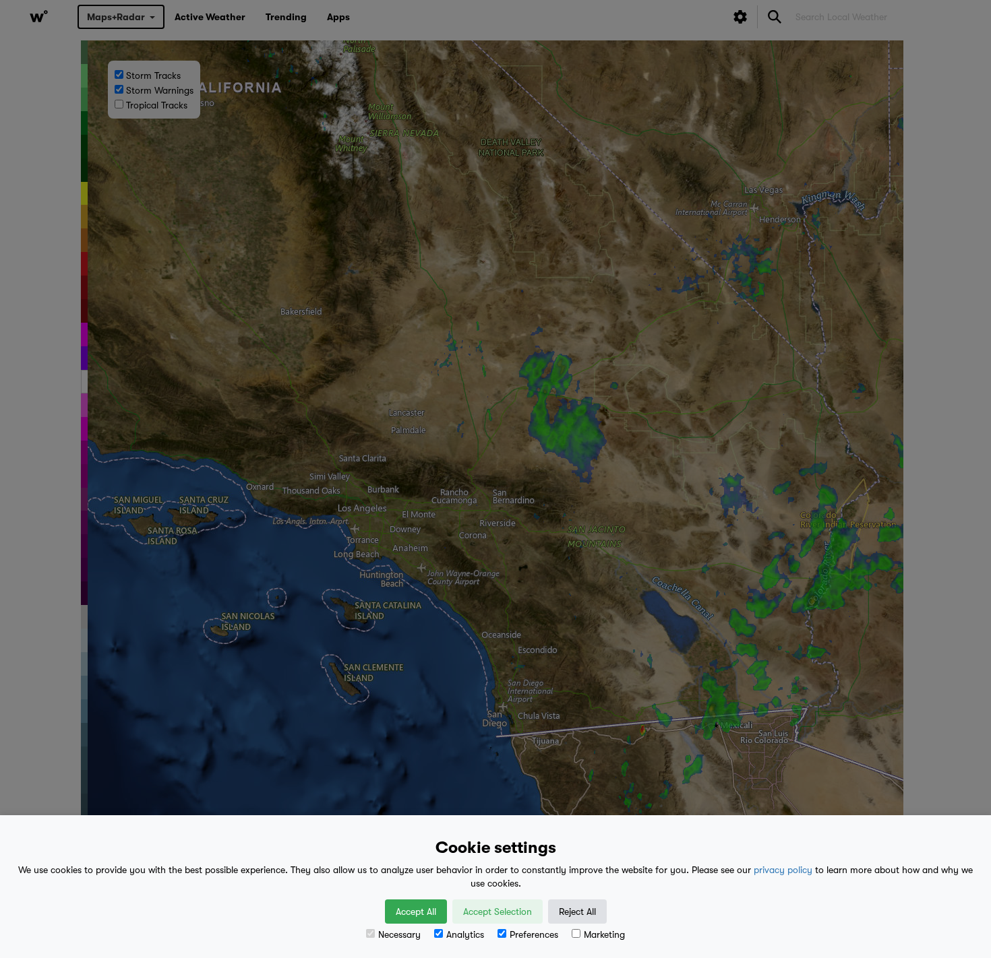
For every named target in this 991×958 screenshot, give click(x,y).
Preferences (534, 934)
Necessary (399, 934)
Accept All (416, 911)
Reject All (577, 911)
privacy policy (783, 869)
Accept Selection (497, 911)
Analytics (465, 934)
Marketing (604, 934)
